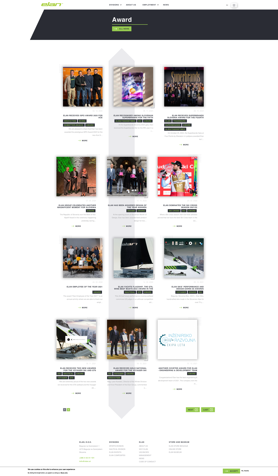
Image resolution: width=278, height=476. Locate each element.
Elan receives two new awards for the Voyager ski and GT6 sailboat (78, 370)
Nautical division (117, 449)
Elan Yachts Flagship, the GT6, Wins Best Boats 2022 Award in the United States (133, 289)
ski (139, 121)
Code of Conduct (147, 462)
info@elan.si (85, 461)
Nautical (130, 292)
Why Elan (143, 449)
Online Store (175, 449)
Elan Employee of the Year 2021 (85, 287)
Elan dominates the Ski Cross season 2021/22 (180, 206)
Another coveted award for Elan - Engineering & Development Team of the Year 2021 (177, 370)
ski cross (174, 211)
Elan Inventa (115, 452)
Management (145, 455)
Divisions (112, 5)
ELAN (168, 121)
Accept (234, 471)
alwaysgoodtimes (125, 121)
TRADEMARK (179, 121)
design (131, 211)
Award (90, 125)
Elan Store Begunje (178, 446)
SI (227, 5)
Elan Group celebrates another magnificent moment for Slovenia (76, 206)
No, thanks (245, 471)
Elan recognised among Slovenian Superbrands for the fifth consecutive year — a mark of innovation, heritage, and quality (133, 118)
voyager (181, 292)
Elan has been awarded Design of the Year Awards (127, 206)
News (166, 5)
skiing (82, 121)
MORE (85, 141)
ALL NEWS (124, 29)
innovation (70, 121)
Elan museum (175, 452)
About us (131, 5)
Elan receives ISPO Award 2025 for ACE (83, 116)
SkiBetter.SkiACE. (74, 125)
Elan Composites (117, 455)
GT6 (139, 292)
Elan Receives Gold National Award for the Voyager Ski (130, 369)
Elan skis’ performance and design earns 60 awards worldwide (188, 289)
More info (64, 473)
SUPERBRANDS (172, 125)
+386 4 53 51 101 (86, 458)
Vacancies (144, 452)
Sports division (116, 446)
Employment (147, 5)
